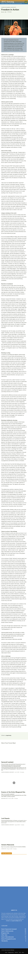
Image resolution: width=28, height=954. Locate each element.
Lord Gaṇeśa (5, 818)
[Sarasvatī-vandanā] (14, 752)
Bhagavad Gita (4, 798)
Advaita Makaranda (7, 845)
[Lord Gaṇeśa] (14, 809)
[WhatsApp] (11, 15)
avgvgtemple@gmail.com (16, 920)
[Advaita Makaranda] (14, 835)
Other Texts (3, 848)
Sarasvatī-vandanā (7, 762)
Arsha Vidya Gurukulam (6, 853)
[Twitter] (5, 15)
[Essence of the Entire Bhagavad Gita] (14, 782)
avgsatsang (8, 735)
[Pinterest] (8, 15)
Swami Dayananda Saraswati (8, 7)
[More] (14, 15)
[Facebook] (2, 15)
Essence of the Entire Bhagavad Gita (13, 792)
